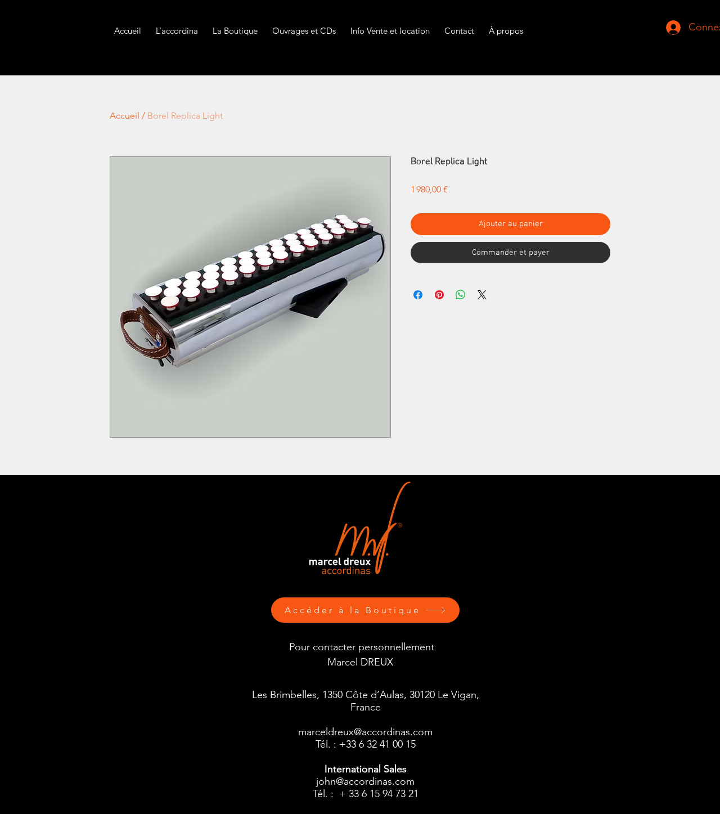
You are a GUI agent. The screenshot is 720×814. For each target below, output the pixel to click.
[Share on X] (482, 295)
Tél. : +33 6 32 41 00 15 (366, 744)
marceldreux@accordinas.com (365, 732)
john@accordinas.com (365, 781)
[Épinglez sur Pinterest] (439, 295)
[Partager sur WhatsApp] (460, 295)
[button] (390, 25)
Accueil (125, 115)
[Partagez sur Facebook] (418, 295)
